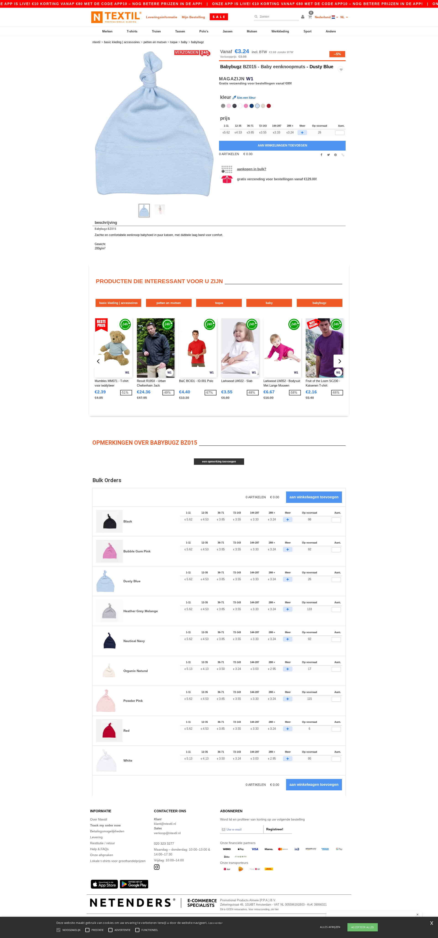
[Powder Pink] (229, 106)
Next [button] (95, 129)
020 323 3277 (164, 843)
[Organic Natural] (263, 106)
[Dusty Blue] (257, 106)
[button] (303, 17)
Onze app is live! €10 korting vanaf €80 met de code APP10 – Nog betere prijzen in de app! (317, 4)
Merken (107, 31)
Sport (307, 31)
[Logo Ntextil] (116, 17)
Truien (156, 31)
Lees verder (215, 923)
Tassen (180, 31)
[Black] (234, 106)
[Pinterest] (335, 155)
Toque (219, 303)
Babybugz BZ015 (105, 228)
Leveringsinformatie (161, 17)
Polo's (203, 31)
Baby (269, 303)
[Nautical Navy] (251, 106)
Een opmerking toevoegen (219, 461)
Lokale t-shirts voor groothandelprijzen (118, 861)
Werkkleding (280, 31)
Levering (96, 837)
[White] (240, 106)
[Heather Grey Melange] (223, 106)
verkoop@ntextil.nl (167, 833)
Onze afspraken (101, 855)
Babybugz (231, 66)
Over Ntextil (98, 819)
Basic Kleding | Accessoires (118, 303)
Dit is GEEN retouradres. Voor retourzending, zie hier (249, 909)
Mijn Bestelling (193, 17)
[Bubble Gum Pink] (246, 106)
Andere (331, 31)
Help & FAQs (99, 849)
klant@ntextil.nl (165, 824)
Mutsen (252, 31)
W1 (249, 78)
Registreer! (274, 829)
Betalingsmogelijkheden (107, 831)
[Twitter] (328, 155)
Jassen (227, 31)
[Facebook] (321, 155)
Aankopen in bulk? (251, 169)
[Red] (268, 106)
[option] (154, 124)
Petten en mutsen (168, 303)
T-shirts (132, 31)
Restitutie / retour (102, 843)
